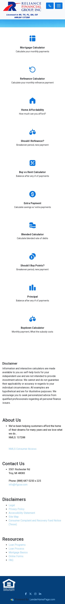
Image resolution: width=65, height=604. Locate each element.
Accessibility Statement (22, 512)
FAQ (11, 560)
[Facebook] (26, 594)
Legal (12, 505)
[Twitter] (30, 594)
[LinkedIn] (40, 594)
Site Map (14, 516)
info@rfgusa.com (18, 484)
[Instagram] (35, 594)
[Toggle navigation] (58, 6)
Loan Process (16, 548)
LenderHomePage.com (42, 599)
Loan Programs (17, 544)
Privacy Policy (16, 509)
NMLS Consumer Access (22, 448)
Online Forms (16, 556)
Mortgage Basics (18, 552)
